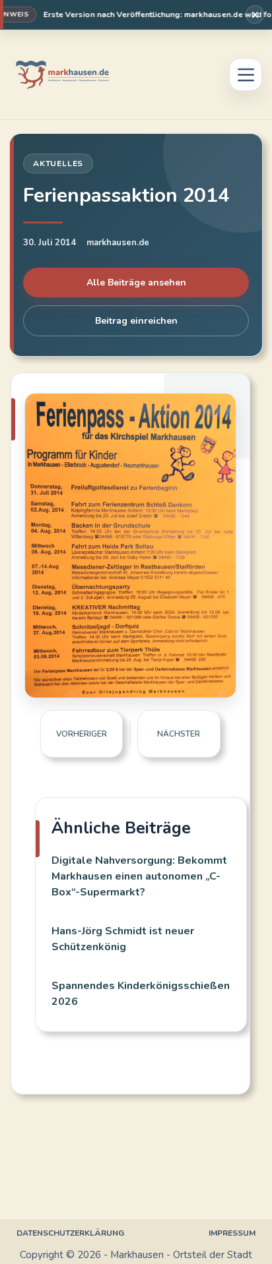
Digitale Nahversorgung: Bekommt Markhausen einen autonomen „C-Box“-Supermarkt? (139, 876)
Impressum (232, 1233)
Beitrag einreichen (136, 321)
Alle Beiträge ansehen (136, 282)
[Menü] (245, 74)
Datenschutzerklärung (70, 1233)
